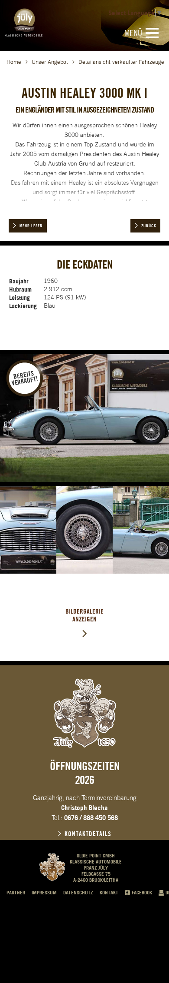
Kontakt (109, 893)
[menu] (152, 33)
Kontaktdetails (88, 834)
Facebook (142, 893)
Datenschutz (78, 893)
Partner (15, 893)
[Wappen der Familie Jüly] (84, 713)
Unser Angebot (50, 62)
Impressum (44, 893)
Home (13, 62)
